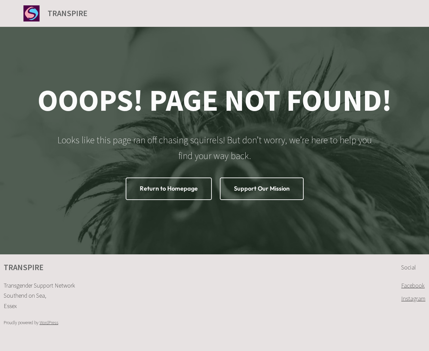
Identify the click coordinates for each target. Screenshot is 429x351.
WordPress (49, 322)
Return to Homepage (169, 188)
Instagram (413, 298)
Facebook (413, 285)
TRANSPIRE (67, 13)
